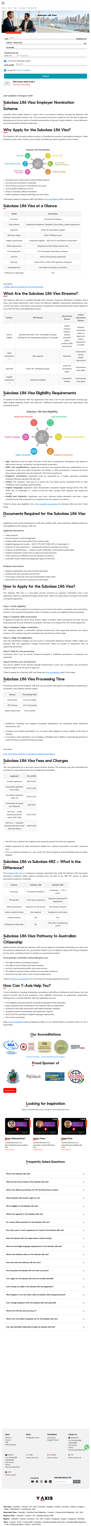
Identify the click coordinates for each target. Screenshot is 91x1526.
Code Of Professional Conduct (53, 1057)
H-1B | (6, 1524)
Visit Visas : (7, 1507)
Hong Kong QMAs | (17, 1524)
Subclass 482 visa (14, 873)
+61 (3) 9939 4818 (74, 1440)
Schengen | (42, 1507)
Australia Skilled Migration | (76, 1522)
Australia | (17, 1507)
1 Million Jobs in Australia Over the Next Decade (23, 287)
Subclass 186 (32, 8)
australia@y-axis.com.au (73, 1444)
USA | (35, 1507)
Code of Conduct (32, 1057)
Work (15, 8)
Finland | (73, 1507)
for (85, 44)
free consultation (51, 199)
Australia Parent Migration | (37, 1512)
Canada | (25, 1507)
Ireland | (28, 1524)
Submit (45, 76)
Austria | (58, 1507)
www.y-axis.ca (52, 1458)
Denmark (81, 1519)
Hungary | (81, 1507)
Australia (22, 8)
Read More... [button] (10, 1149)
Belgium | (50, 1507)
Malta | (6, 1509)
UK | (30, 1507)
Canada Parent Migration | (65, 1512)
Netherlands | (15, 1509)
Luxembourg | (26, 1509)
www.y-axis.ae (10, 1475)
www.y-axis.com (32, 1458)
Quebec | (64, 1519)
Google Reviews (53, 1440)
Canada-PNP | (28, 1522)
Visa (9, 8)
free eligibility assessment (47, 504)
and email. (9, 65)
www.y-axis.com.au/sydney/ (12, 1466)
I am (6, 39)
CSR (6, 1442)
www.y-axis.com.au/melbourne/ (76, 1449)
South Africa (36, 1524)
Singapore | (72, 1519)
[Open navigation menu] (3, 2)
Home (4, 8)
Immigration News (33, 1438)
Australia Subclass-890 (44, 1516)
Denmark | (65, 1507)
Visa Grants (51, 1438)
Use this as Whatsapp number (19, 61)
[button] (17, 1126)
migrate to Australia (19, 979)
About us (8, 1438)
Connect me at (11, 53)
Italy (33, 1509)
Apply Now (10, 1090)
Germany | (31, 1519)
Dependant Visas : (10, 1512)
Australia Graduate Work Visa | (54, 1522)
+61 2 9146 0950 (11, 1458)
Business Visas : (9, 1516)
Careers (8, 1440)
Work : (5, 1522)
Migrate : (6, 1519)
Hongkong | (56, 1519)
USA (81, 1512)
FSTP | (19, 1522)
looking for (81, 39)
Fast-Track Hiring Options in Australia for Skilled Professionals (29, 754)
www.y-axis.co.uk (74, 1458)
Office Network (10, 1445)
